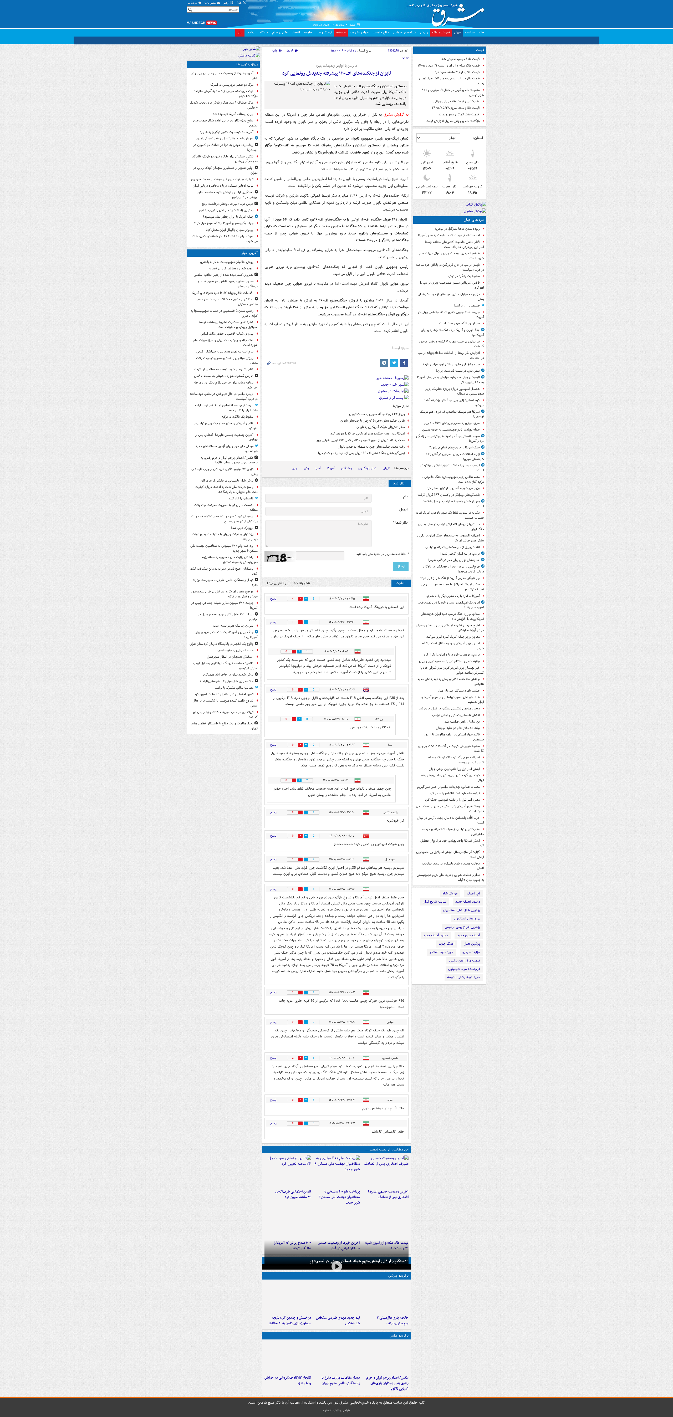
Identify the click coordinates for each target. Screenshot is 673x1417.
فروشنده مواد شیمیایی (464, 969)
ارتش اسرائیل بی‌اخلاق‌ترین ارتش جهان (454, 768)
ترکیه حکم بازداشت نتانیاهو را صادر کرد (455, 793)
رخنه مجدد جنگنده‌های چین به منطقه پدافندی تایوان (371, 446)
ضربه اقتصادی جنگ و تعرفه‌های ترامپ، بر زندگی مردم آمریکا (450, 439)
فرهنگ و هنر (324, 32)
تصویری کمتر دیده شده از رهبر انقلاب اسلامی (223, 274)
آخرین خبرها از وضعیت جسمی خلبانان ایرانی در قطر (224, 76)
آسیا (318, 468)
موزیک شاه (450, 893)
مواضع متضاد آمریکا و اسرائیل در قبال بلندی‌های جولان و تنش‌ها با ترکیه (224, 594)
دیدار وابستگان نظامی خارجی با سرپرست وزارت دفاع (225, 582)
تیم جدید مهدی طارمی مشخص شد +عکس (338, 1320)
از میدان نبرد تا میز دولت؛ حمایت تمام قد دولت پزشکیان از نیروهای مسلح (224, 519)
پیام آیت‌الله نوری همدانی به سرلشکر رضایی (224, 351)
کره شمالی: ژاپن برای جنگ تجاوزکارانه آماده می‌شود (454, 403)
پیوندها (251, 32)
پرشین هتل (472, 944)
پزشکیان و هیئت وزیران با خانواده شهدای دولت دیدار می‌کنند (225, 537)
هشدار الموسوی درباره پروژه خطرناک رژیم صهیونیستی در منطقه (454, 391)
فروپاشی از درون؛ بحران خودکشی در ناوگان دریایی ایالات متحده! (453, 569)
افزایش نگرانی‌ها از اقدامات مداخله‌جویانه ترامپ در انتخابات (451, 355)
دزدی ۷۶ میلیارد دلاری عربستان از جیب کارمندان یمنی (451, 297)
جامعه (308, 32)
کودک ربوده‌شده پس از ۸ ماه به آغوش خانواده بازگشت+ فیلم (226, 94)
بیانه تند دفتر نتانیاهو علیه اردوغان (458, 727)
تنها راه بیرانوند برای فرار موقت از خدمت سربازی (222, 179)
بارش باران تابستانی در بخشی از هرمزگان (227, 480)
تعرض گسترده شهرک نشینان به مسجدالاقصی (223, 376)
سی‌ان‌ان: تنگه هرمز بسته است (459, 323)
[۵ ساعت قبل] (336, 1297)
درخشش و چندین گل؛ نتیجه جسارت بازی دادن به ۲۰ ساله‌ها (290, 1320)
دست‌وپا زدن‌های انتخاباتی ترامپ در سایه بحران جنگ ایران (451, 527)
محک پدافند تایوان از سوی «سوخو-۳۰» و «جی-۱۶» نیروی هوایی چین (360, 440)
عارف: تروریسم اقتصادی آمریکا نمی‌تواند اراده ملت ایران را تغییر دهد (226, 408)
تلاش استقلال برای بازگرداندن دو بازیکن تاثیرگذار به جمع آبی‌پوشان (224, 159)
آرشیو (226, 3)
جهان (457, 32)
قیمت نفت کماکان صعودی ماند (459, 114)
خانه (481, 32)
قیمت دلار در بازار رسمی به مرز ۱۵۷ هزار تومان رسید (451, 81)
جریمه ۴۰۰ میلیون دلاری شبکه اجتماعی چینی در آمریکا (451, 315)
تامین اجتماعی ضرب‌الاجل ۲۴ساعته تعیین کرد (293, 1194)
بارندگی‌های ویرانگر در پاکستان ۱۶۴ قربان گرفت (448, 494)
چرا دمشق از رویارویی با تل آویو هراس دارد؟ (451, 364)
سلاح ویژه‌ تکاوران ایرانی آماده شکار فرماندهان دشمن (225, 123)
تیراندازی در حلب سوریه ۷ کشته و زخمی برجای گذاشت (451, 344)
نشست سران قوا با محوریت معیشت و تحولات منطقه (226, 508)
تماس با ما (211, 3)
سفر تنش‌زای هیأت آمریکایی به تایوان (380, 426)
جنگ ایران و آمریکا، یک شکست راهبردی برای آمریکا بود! (452, 332)
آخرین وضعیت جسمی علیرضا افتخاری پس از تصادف (388, 1194)
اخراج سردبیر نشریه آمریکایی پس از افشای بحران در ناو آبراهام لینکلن (450, 628)
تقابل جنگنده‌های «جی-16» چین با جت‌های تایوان (372, 420)
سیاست (470, 32)
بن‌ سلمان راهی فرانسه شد (462, 721)
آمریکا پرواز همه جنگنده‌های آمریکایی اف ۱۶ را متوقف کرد (367, 433)
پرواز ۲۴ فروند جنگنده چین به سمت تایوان (377, 414)
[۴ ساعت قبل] (287, 1171)
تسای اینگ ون (367, 468)
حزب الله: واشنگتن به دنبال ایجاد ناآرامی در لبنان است (450, 820)
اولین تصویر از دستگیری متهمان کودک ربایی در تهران (225, 170)
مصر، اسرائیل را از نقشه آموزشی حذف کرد (452, 799)
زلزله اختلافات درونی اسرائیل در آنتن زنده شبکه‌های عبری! (455, 457)
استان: (478, 138)
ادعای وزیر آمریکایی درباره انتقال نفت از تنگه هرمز (453, 646)
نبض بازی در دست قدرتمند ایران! (458, 370)
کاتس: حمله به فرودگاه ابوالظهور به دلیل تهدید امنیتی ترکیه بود (225, 666)
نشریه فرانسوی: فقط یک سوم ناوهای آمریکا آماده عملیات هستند (449, 515)
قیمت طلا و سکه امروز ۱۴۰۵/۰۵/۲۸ (456, 107)
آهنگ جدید (447, 944)
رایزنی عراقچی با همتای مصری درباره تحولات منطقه (227, 361)
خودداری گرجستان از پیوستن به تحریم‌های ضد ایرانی (452, 778)
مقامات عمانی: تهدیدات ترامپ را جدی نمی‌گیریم (448, 786)
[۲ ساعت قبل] (385, 1171)
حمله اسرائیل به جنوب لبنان (235, 650)
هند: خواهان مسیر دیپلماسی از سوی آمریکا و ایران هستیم (452, 700)
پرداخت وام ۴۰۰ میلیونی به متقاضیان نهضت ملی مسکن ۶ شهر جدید (339, 1197)
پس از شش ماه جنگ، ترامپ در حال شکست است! (453, 504)
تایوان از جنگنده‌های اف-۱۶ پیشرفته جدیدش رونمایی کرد (336, 73)
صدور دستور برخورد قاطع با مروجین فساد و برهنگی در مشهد (228, 284)
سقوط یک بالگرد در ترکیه (464, 276)
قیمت (480, 50)
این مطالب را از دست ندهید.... (387, 1149)
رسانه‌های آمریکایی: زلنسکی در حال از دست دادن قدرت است (450, 809)
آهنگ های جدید (468, 935)
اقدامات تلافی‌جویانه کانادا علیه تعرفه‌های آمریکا (449, 235)
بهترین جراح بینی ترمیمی (462, 927)
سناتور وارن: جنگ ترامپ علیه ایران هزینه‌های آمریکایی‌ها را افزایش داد (452, 616)
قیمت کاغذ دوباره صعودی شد (460, 59)
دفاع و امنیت (381, 32)
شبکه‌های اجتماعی (404, 32)
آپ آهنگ (473, 893)
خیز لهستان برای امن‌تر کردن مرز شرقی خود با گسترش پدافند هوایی (452, 670)
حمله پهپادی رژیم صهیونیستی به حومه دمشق (451, 429)
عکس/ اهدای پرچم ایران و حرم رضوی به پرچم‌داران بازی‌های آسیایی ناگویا (387, 1383)
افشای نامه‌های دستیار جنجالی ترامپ (456, 715)
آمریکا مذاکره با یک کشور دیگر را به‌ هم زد (453, 596)
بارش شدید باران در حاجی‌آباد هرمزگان (228, 674)
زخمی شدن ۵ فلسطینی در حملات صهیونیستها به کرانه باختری (224, 313)
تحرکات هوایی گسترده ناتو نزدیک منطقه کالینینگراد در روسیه (456, 760)
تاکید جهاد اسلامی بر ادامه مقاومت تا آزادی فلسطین (454, 737)
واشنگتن (346, 468)
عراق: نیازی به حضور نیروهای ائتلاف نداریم (452, 423)
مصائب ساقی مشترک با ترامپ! (233, 687)
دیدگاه (264, 32)
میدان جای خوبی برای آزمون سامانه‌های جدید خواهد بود (226, 449)
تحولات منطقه (441, 32)
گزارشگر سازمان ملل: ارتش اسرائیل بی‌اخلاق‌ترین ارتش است (450, 855)
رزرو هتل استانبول (467, 918)
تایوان (386, 468)
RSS (239, 3)
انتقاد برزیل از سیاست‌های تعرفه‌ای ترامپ (452, 547)
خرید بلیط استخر (441, 952)
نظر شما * (400, 522)
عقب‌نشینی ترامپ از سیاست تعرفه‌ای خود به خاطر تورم (453, 832)
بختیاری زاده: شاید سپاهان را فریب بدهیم (226, 210)
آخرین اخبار (250, 253)
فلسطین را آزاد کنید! (467, 305)
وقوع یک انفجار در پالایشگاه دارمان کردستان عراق (221, 643)
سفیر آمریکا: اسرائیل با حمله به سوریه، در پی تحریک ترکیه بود (452, 587)
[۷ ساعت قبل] (385, 1222)
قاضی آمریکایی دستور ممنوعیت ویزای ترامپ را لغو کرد (452, 285)
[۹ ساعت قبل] (336, 1222)
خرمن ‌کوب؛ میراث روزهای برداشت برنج (227, 203)
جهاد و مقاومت (359, 32)
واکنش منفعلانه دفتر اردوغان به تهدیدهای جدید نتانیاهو (450, 682)
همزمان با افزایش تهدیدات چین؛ (336, 66)
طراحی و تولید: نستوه (336, 1410)
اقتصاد (296, 32)
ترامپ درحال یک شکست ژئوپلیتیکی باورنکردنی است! (452, 468)
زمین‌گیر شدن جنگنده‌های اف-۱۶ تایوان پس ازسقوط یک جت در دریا (361, 453)
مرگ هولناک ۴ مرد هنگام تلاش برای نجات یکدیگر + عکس (223, 105)
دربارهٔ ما (193, 3)
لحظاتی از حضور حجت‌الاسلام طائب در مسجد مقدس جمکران (226, 302)
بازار (239, 32)
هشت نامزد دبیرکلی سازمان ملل (459, 690)
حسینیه (341, 32)
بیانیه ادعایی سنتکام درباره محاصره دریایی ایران (449, 661)
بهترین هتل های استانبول (461, 910)
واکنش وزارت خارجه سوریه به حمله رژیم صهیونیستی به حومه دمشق (230, 560)
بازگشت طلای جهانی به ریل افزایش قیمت (453, 121)
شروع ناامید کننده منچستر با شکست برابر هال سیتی (225, 703)
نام (405, 496)
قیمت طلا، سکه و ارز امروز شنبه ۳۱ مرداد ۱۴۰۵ (449, 65)
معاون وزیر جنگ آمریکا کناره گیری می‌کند (453, 636)
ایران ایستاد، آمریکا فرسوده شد (233, 113)
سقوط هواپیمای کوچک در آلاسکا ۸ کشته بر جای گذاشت (451, 749)
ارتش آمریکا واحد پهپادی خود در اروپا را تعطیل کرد (452, 843)
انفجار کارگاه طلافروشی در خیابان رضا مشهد (287, 1380)
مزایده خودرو (471, 952)
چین (294, 468)
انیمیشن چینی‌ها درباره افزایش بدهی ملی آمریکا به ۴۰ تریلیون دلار (450, 380)
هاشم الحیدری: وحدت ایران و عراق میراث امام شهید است (451, 256)
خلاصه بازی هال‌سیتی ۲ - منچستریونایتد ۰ (391, 1320)
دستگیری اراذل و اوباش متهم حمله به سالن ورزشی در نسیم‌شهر (357, 1261)
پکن (306, 468)
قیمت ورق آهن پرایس (464, 960)
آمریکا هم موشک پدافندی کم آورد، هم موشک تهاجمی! (452, 414)
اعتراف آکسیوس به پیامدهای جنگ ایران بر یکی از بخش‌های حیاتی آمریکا (450, 538)
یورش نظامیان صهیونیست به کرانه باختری (226, 261)
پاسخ (273, 598)
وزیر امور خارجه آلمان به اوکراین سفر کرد (453, 488)
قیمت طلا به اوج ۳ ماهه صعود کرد (457, 72)
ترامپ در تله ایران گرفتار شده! (460, 553)
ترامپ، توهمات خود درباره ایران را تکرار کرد (452, 654)
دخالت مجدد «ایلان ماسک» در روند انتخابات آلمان (453, 866)
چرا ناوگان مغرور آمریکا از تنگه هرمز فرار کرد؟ (450, 578)
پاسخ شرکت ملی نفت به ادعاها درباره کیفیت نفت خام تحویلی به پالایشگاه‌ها (226, 489)
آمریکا (331, 468)
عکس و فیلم (280, 32)
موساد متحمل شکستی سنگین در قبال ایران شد (449, 708)
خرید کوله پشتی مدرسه (463, 977)
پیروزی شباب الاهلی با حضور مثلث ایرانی (227, 333)
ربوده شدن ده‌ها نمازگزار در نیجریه (457, 228)
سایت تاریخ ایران (434, 901)
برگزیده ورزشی (398, 1275)
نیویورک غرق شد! (242, 527)
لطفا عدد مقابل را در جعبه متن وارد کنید (382, 554)
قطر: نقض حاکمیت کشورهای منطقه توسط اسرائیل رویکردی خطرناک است (454, 244)
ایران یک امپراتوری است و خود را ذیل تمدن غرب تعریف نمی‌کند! (451, 605)
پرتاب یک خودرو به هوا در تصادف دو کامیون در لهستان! (225, 147)
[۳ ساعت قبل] (336, 1171)
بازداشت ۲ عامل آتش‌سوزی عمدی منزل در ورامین (228, 617)
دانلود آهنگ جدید (467, 901)
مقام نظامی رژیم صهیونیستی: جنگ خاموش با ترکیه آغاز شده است (453, 479)
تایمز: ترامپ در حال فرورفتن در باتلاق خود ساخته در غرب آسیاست (450, 267)
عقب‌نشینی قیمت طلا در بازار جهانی (457, 101)
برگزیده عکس (399, 1335)
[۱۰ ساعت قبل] (287, 1222)
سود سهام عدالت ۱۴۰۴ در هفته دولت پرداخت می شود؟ (225, 239)
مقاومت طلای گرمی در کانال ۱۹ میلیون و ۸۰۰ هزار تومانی (452, 93)
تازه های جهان (474, 220)
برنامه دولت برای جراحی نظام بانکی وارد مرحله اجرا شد (225, 385)
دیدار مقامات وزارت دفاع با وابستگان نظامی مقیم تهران (341, 1380)
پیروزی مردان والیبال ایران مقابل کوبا (229, 229)
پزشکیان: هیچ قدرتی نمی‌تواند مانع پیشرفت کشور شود (223, 571)
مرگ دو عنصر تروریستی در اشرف (231, 84)
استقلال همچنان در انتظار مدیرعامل (230, 656)
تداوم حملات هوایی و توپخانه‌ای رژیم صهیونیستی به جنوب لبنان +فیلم (450, 877)
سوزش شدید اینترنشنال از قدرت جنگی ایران (224, 138)
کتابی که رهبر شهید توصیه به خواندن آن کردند (223, 369)
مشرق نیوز (446, 13)
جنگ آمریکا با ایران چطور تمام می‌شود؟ (454, 447)
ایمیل (403, 509)
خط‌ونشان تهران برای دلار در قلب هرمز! (454, 559)
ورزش (424, 32)
